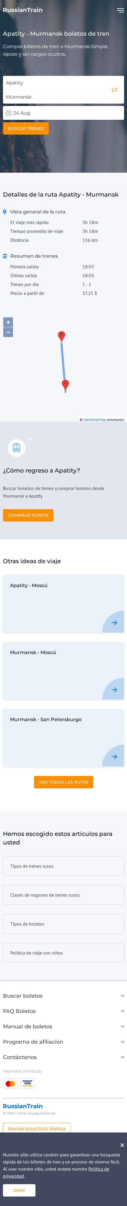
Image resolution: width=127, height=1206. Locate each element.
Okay (19, 1190)
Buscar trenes (26, 128)
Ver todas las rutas (63, 782)
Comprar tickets (28, 515)
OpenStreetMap (94, 420)
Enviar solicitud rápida (37, 1129)
